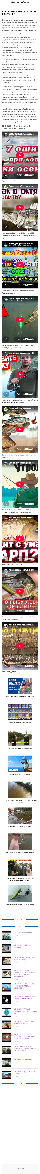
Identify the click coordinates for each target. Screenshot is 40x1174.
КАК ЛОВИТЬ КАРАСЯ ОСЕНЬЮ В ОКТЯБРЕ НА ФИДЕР (25, 1023)
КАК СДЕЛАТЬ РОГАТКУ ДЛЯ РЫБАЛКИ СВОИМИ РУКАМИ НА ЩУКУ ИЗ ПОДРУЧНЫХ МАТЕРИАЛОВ (25, 973)
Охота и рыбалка (20, 2)
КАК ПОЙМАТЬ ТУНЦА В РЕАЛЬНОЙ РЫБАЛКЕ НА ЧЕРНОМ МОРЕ (26, 1011)
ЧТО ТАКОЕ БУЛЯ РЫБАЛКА (23, 932)
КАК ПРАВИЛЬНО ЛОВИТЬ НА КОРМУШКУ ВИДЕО (24, 959)
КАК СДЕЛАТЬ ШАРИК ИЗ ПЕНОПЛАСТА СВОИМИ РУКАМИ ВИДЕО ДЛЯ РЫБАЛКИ (25, 1036)
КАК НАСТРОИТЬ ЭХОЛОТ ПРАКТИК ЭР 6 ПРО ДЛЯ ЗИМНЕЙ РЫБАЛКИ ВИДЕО (25, 1049)
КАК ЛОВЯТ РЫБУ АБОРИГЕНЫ (24, 1059)
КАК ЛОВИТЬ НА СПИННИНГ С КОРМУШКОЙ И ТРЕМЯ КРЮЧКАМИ (24, 986)
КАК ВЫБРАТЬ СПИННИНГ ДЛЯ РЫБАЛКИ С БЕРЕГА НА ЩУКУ (24, 997)
